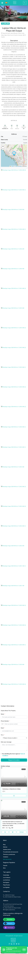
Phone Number (5, 721)
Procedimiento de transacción (10, 852)
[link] (14, 777)
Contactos (5, 856)
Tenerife (5, 865)
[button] (14, 13)
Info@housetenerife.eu (9, 909)
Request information (14, 760)
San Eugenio (6, 882)
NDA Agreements (7, 859)
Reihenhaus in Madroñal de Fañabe (11, 789)
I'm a (2, 735)
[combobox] (2, 724)
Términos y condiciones (9, 854)
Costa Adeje (6, 875)
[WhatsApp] (19, 944)
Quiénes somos (7, 849)
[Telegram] (16, 944)
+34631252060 (8, 897)
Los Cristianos (6, 877)
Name (2, 714)
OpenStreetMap (18, 166)
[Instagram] (14, 944)
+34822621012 (8, 895)
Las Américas (6, 880)
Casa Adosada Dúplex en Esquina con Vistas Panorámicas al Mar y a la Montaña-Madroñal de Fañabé (13, 823)
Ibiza (4, 868)
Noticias (5, 847)
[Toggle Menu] (2, 3)
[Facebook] (9, 944)
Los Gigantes (6, 887)
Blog (4, 844)
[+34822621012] (24, 2)
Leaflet (12, 166)
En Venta (23, 769)
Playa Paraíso (6, 885)
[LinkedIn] (12, 944)
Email (2, 728)
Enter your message (6, 742)
